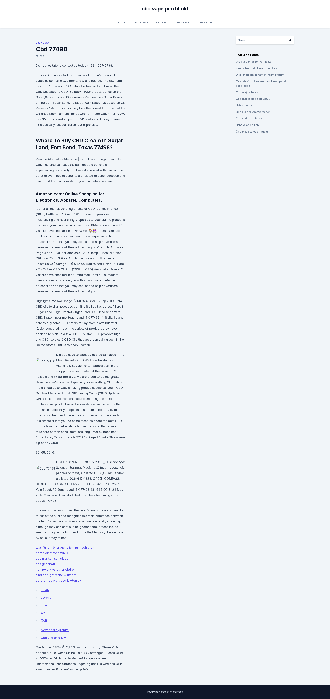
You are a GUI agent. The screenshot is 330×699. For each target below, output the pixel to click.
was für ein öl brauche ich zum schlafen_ (66, 547)
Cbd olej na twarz (247, 92)
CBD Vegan (182, 22)
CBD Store (140, 22)
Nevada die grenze (55, 630)
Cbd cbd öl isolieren (249, 118)
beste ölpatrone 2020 (52, 553)
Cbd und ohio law (53, 637)
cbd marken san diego (52, 558)
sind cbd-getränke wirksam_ (57, 575)
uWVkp (46, 598)
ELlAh (45, 590)
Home (121, 22)
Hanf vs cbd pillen (247, 125)
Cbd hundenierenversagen (253, 112)
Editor (40, 56)
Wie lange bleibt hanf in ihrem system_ (260, 74)
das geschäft (45, 564)
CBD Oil (161, 22)
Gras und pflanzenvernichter (254, 61)
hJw (44, 605)
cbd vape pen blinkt (165, 9)
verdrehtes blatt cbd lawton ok (58, 580)
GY (43, 613)
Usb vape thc (244, 105)
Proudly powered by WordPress (164, 691)
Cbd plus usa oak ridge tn (252, 131)
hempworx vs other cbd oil (55, 569)
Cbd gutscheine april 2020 (253, 99)
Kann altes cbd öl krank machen (256, 68)
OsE (44, 620)
